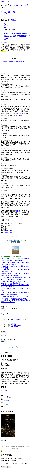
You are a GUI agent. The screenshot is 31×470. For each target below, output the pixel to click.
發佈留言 (3, 341)
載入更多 (3, 331)
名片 (5, 27)
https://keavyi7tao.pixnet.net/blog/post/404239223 (15, 61)
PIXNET (7, 446)
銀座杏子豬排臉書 (18, 115)
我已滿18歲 (4, 466)
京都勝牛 (18, 211)
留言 (17, 319)
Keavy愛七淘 (8, 12)
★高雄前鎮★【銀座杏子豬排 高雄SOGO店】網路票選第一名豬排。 (17, 36)
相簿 (5, 23)
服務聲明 (17, 448)
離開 (9, 466)
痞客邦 (14, 319)
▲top (2, 328)
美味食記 (13, 324)
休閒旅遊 (13, 20)
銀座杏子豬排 (8, 231)
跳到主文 (3, 16)
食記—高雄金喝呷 (15, 326)
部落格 (6, 25)
